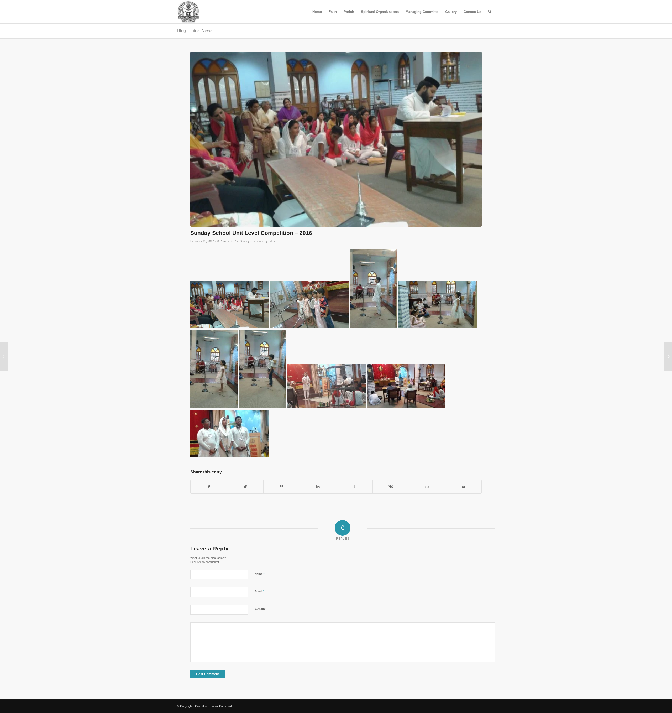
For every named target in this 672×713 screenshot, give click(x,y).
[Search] (490, 11)
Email (259, 591)
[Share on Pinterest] (282, 486)
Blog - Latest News (194, 30)
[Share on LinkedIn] (318, 486)
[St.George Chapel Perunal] (4, 356)
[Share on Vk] (391, 486)
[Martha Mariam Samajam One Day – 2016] (668, 356)
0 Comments (225, 241)
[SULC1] (336, 139)
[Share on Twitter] (245, 486)
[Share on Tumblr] (354, 486)
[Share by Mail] (463, 486)
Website (260, 609)
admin (272, 241)
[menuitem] (317, 11)
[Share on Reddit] (427, 486)
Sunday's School (250, 241)
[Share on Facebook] (209, 486)
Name (260, 574)
